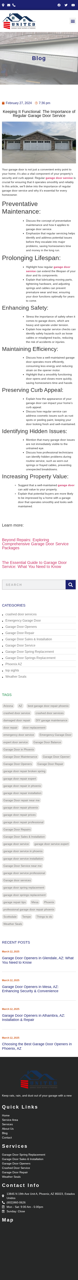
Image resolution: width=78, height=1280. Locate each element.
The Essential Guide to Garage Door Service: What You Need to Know (34, 564)
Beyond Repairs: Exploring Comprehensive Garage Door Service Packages (35, 544)
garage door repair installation (22, 793)
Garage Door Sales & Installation (28, 639)
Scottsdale (10, 916)
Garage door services (17, 880)
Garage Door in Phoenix (18, 749)
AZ (20, 705)
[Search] (71, 584)
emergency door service (18, 734)
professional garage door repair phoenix (28, 909)
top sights (12, 670)
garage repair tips (14, 902)
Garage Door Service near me (22, 865)
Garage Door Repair (19, 633)
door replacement (34, 727)
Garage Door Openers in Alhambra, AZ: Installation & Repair (33, 1018)
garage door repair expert (19, 778)
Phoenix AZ (13, 664)
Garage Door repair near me (21, 800)
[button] (72, 21)
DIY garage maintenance (51, 720)
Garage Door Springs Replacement (30, 658)
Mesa (34, 902)
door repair (10, 727)
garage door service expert (51, 843)
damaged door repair (16, 720)
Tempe (26, 916)
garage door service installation (23, 858)
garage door (66, 485)
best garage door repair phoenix (48, 705)
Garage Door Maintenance (20, 756)
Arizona (8, 705)
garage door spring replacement (23, 887)
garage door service (59, 177)
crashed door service (16, 713)
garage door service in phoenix (23, 851)
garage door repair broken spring (24, 771)
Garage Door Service (20, 645)
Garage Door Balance (47, 742)
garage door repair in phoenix (22, 785)
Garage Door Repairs (17, 829)
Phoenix (49, 902)
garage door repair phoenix (20, 807)
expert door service (15, 742)
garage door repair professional (23, 822)
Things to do (44, 916)
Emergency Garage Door (23, 620)
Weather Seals (15, 676)
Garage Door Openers (21, 626)
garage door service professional (24, 873)
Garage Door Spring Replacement (29, 651)
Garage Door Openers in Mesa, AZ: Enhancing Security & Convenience (30, 989)
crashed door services (21, 614)
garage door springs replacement (24, 895)
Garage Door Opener (56, 756)
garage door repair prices (19, 814)
